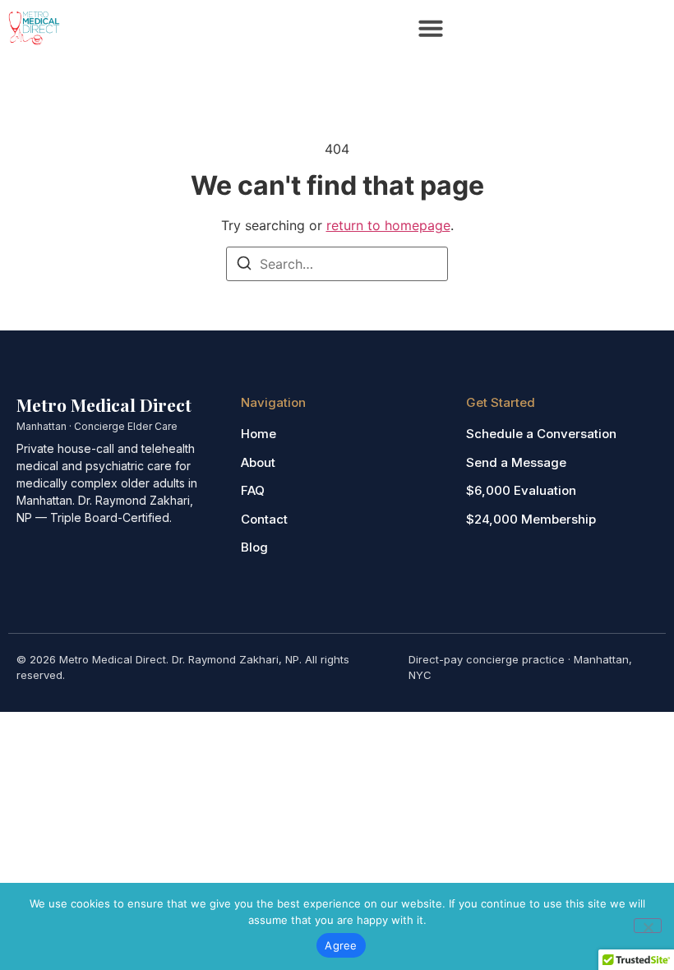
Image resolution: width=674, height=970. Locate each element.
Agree (341, 945)
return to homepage (388, 225)
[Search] (244, 265)
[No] (648, 925)
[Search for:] (337, 264)
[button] (430, 28)
